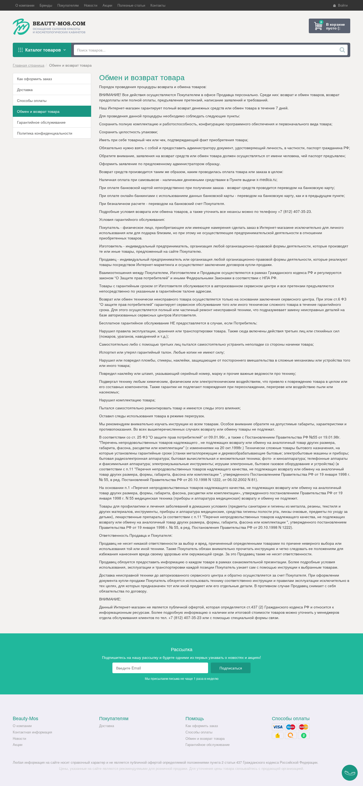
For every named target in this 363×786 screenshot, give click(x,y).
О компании (22, 725)
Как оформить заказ (34, 78)
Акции (17, 744)
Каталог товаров (43, 50)
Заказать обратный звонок (350, 773)
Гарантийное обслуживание (41, 122)
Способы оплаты (32, 100)
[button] (25, 5)
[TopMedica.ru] (52, 27)
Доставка (25, 89)
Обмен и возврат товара (38, 111)
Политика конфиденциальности (44, 133)
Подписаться (231, 668)
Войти (343, 5)
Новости (19, 738)
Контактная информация (32, 732)
